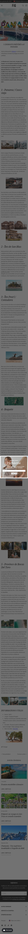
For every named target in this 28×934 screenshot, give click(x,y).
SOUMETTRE (14, 473)
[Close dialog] (27, 456)
